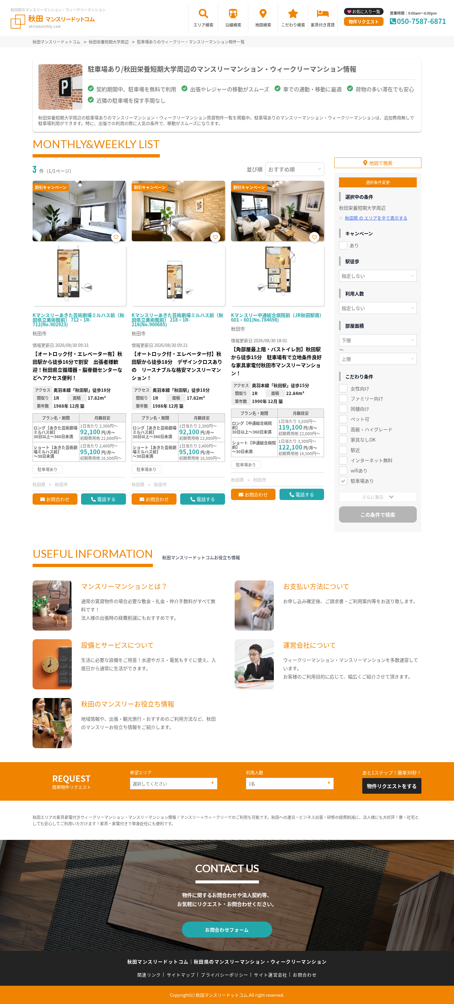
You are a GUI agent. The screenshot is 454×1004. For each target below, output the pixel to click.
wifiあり (359, 470)
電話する (106, 499)
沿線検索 (233, 25)
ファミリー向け (367, 398)
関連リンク (149, 974)
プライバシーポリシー (224, 974)
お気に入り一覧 (366, 11)
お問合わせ (57, 499)
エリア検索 (203, 25)
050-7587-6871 (421, 21)
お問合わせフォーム (227, 929)
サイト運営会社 (270, 974)
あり (354, 245)
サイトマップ (181, 974)
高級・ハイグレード (372, 429)
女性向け (360, 388)
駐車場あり (362, 480)
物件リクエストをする (392, 785)
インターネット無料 (372, 460)
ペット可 (360, 419)
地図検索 (263, 25)
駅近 (355, 450)
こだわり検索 (293, 25)
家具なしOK (363, 439)
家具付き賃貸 (323, 25)
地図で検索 (381, 162)
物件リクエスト (364, 21)
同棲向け (360, 408)
